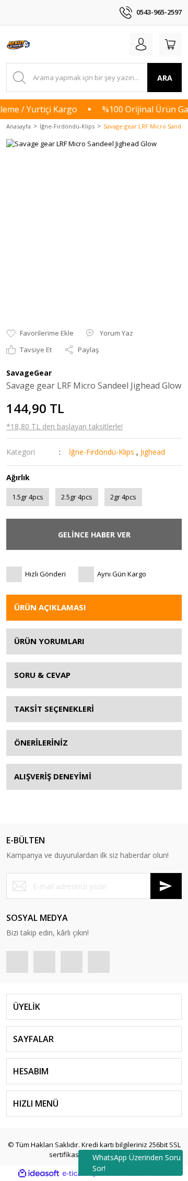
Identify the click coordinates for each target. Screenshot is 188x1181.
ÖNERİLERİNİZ (41, 742)
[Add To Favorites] (40, 333)
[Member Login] (141, 44)
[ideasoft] (39, 1173)
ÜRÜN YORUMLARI (49, 641)
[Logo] (18, 44)
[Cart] (170, 44)
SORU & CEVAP (42, 675)
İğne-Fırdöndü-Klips (101, 452)
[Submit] (166, 886)
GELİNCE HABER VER (94, 535)
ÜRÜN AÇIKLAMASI (50, 607)
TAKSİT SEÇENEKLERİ (54, 708)
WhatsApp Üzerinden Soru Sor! (136, 1162)
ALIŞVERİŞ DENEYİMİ (52, 776)
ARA (164, 78)
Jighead (152, 452)
